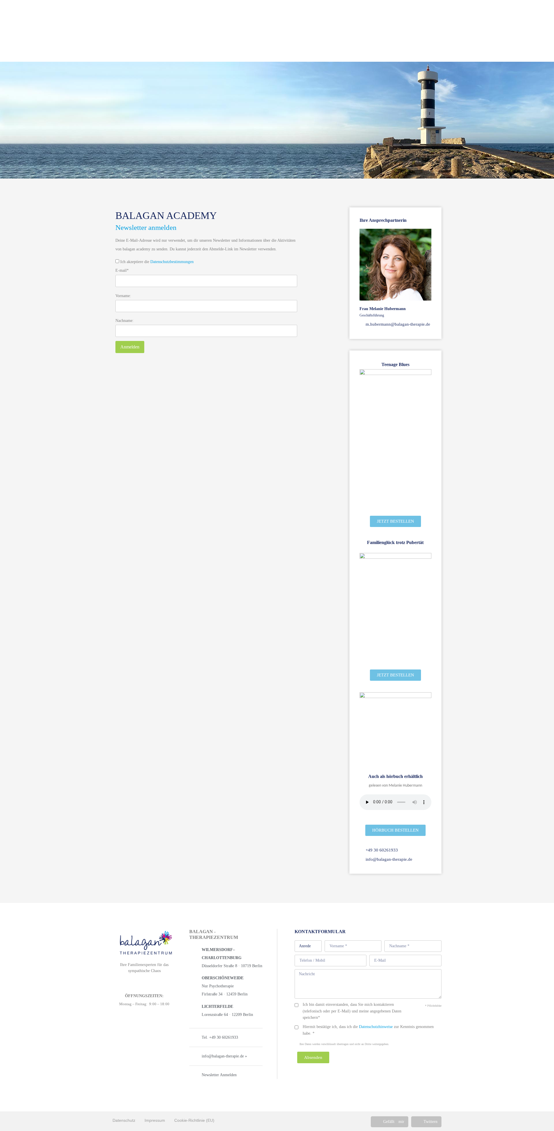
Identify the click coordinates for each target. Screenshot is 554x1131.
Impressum (155, 1120)
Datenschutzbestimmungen (172, 262)
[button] (389, 1121)
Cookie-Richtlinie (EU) (194, 1120)
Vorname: (123, 296)
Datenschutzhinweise (376, 1027)
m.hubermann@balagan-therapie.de (397, 324)
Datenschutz (124, 1120)
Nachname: (124, 321)
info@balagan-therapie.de (388, 859)
